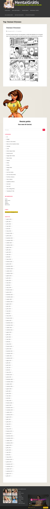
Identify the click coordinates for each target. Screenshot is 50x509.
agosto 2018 (8, 445)
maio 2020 (8, 395)
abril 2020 (8, 398)
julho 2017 (8, 475)
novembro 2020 (9, 381)
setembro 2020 (9, 386)
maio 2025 (8, 254)
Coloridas (8, 146)
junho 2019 (8, 421)
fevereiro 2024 (9, 289)
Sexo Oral (8, 186)
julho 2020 (8, 391)
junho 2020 (8, 393)
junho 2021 (8, 365)
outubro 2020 (9, 384)
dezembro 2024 (9, 266)
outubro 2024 (9, 271)
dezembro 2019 (9, 407)
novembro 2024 (9, 268)
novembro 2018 (9, 438)
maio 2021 (8, 367)
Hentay (19, 500)
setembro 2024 (9, 273)
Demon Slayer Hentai (10, 151)
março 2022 (8, 344)
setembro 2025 (9, 245)
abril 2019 (8, 426)
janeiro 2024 (8, 292)
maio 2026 (8, 226)
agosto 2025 (8, 247)
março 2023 (8, 315)
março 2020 (8, 400)
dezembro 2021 (9, 351)
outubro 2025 (9, 242)
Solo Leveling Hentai (9, 15)
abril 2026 (8, 228)
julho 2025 (8, 249)
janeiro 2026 (8, 235)
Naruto (7, 169)
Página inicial (7, 10)
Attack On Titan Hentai (30, 15)
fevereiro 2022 (9, 346)
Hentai (7, 162)
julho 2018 (8, 447)
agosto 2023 (8, 304)
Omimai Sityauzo (13, 28)
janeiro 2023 (8, 320)
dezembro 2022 (9, 322)
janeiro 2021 (8, 377)
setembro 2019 (9, 414)
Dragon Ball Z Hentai (34, 10)
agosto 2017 (8, 473)
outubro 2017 (9, 468)
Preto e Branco (9, 179)
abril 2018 (8, 454)
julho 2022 (8, 334)
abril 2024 (8, 285)
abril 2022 (8, 341)
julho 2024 (8, 278)
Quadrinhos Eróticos (10, 181)
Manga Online (9, 167)
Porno (6, 199)
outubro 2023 (9, 299)
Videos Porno (7, 200)
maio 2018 (8, 452)
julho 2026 (8, 221)
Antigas (7, 139)
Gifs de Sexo (7, 204)
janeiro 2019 (8, 433)
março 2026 (8, 231)
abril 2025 (8, 256)
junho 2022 (8, 337)
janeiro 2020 (8, 405)
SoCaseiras (20, 501)
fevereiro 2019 (9, 431)
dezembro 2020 (9, 379)
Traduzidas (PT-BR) (10, 191)
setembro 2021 (9, 358)
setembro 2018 (9, 442)
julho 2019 (8, 419)
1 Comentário (19, 31)
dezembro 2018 (9, 435)
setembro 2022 (9, 329)
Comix (7, 148)
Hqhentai (6, 203)
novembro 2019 (9, 410)
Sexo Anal (8, 184)
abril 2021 (8, 369)
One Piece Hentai (25, 10)
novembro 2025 (9, 240)
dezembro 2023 (9, 294)
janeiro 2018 (8, 461)
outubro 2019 (9, 412)
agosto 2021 (8, 360)
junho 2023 (8, 308)
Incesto (7, 165)
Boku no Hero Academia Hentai (12, 144)
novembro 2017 (9, 466)
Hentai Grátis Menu (16, 10)
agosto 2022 (8, 332)
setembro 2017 (9, 471)
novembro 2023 (9, 296)
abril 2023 (8, 313)
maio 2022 (8, 339)
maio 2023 (8, 311)
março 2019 (8, 428)
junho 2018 (8, 450)
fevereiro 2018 (9, 459)
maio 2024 (8, 282)
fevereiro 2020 (9, 402)
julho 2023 (8, 306)
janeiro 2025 (8, 263)
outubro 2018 (9, 440)
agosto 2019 (8, 417)
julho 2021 (8, 362)
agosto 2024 (8, 275)
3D (7, 136)
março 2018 (8, 457)
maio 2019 (8, 424)
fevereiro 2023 (9, 318)
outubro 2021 (9, 355)
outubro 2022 (9, 327)
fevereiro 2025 (9, 261)
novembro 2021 (9, 353)
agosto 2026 (8, 219)
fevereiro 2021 (9, 374)
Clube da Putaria (21, 503)
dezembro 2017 (9, 464)
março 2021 (8, 372)
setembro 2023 (9, 301)
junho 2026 (8, 223)
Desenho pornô (9, 153)
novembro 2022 (9, 325)
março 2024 (8, 287)
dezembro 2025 (9, 238)
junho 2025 (8, 252)
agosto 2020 (8, 388)
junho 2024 (8, 280)
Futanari (8, 160)
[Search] (44, 130)
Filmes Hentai (9, 158)
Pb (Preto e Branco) (10, 176)
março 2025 (8, 259)
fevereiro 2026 (9, 233)
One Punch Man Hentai (19, 15)
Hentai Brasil (20, 499)
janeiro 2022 (8, 348)
